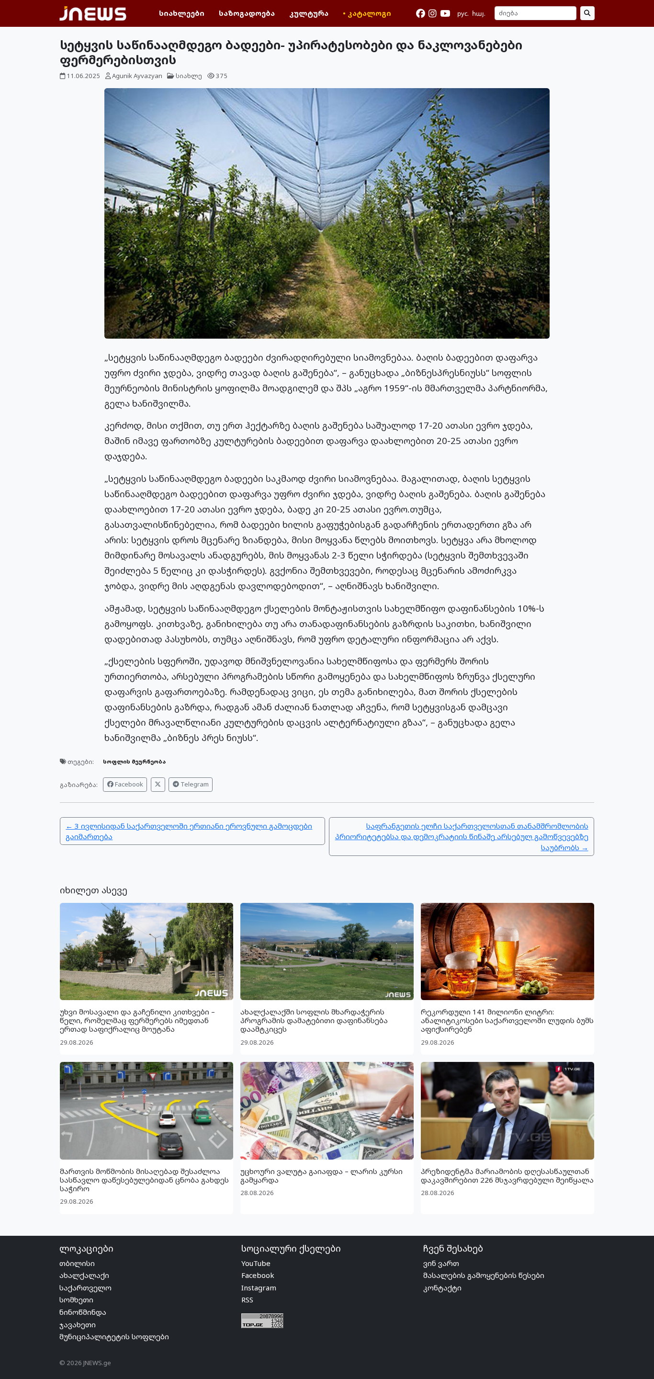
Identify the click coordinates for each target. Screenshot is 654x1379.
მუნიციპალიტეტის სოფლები (114, 1336)
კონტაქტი (442, 1287)
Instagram (258, 1287)
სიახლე (189, 75)
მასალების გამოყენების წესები (483, 1275)
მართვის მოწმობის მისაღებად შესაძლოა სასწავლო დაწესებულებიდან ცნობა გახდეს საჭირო (144, 1179)
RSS (247, 1299)
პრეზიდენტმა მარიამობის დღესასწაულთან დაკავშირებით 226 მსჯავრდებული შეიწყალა (507, 1175)
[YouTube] (445, 13)
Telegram (194, 784)
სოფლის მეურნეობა (134, 761)
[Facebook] (420, 13)
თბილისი (77, 1263)
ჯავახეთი (77, 1324)
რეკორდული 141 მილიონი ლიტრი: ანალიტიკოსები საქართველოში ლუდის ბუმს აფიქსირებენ (507, 1020)
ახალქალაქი (84, 1275)
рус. (463, 13)
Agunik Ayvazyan (137, 75)
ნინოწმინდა (82, 1312)
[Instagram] (432, 13)
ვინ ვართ (441, 1263)
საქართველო (85, 1287)
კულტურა (308, 13)
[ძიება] (587, 13)
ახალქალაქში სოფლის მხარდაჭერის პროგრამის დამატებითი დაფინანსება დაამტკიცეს (314, 1020)
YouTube (256, 1263)
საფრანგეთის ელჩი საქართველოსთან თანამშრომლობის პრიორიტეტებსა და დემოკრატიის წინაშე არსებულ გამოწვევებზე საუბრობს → (461, 836)
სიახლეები (181, 13)
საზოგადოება (247, 13)
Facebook (128, 784)
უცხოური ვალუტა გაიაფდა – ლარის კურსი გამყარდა (321, 1175)
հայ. (478, 13)
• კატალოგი (367, 13)
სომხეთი (76, 1299)
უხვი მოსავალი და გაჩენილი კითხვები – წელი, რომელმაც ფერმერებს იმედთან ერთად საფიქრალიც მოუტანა (137, 1020)
